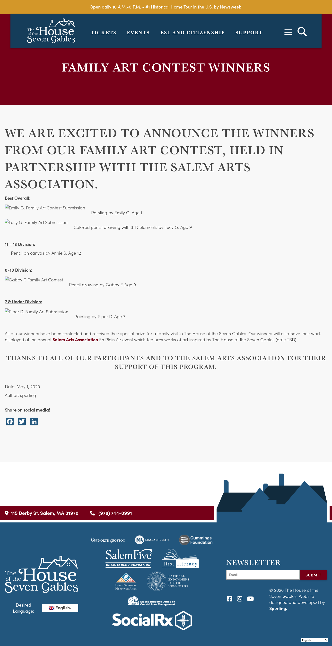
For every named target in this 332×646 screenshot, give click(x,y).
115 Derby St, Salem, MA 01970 (45, 513)
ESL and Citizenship (192, 32)
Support (249, 32)
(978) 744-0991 (114, 513)
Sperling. (278, 608)
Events (138, 32)
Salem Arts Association (75, 339)
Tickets (103, 32)
